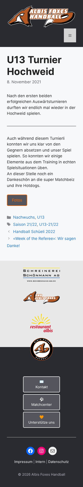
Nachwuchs (24, 217)
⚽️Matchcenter (41, 402)
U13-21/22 (48, 224)
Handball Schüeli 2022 (34, 231)
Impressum (23, 461)
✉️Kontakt (42, 384)
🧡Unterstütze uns (41, 420)
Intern (41, 461)
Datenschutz (58, 461)
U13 (40, 217)
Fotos (17, 200)
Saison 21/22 (25, 224)
